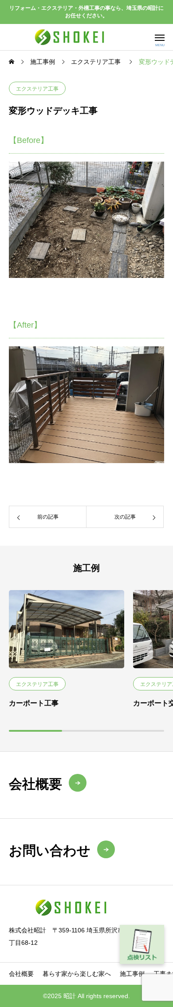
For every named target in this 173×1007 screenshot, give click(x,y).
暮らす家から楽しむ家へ (77, 973)
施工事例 (132, 973)
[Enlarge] (152, 173)
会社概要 (21, 973)
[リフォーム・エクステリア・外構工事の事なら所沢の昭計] (72, 37)
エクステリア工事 (37, 89)
